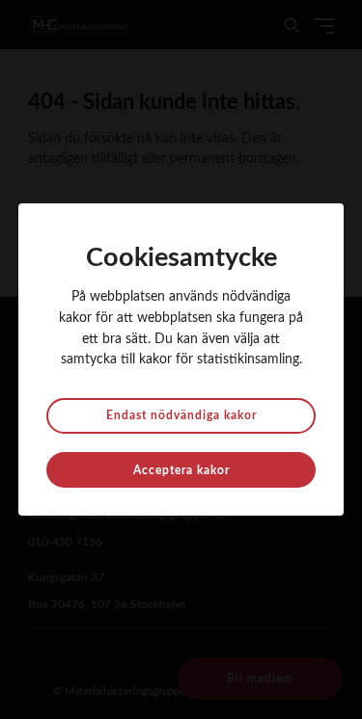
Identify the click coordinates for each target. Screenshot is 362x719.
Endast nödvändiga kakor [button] (181, 415)
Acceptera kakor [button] (181, 470)
